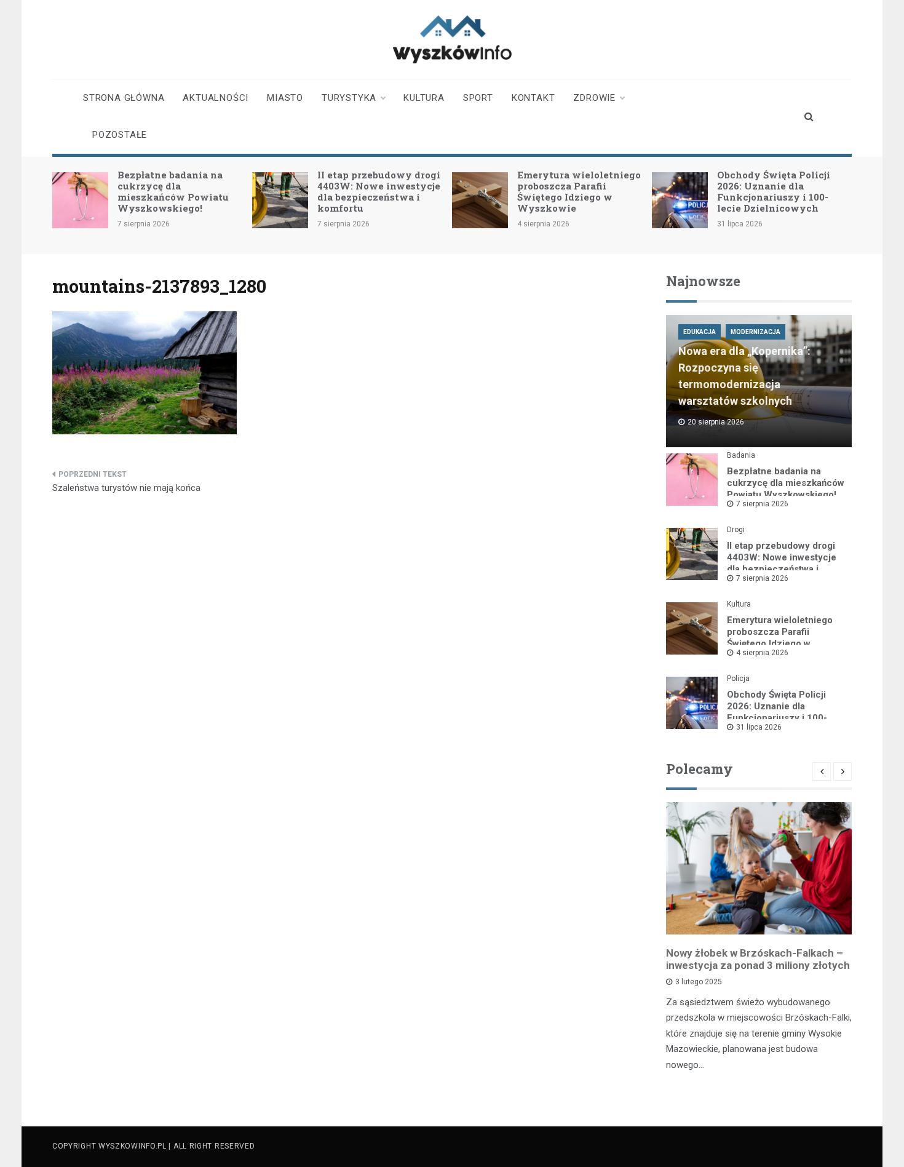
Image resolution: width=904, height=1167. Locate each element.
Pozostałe (119, 134)
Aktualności (215, 97)
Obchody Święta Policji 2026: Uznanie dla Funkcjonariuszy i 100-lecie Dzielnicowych (773, 191)
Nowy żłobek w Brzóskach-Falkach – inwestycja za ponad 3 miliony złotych (758, 959)
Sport (478, 97)
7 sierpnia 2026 (762, 504)
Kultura (424, 97)
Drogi (736, 529)
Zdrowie (594, 97)
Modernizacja (755, 332)
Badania (741, 455)
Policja (738, 678)
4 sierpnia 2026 (762, 652)
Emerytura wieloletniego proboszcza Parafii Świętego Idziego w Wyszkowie (579, 191)
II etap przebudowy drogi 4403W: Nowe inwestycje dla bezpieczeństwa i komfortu (378, 191)
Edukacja (699, 332)
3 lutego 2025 (698, 982)
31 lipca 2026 (759, 727)
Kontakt (533, 97)
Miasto (285, 97)
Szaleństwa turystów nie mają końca (126, 487)
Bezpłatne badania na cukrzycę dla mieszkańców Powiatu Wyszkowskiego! (173, 191)
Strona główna (123, 97)
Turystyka (349, 97)
